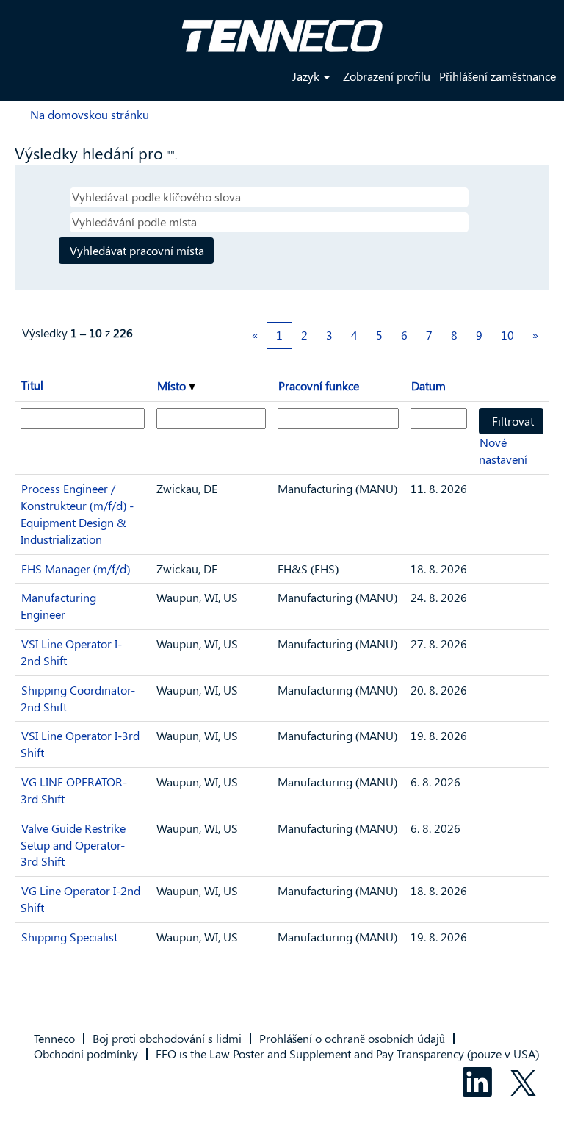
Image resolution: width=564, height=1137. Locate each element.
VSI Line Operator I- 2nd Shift (71, 652)
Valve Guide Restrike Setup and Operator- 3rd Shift (73, 844)
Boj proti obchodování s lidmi (167, 1038)
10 (507, 334)
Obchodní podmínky (86, 1053)
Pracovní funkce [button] (318, 385)
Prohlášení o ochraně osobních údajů (352, 1038)
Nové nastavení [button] (503, 450)
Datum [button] (428, 385)
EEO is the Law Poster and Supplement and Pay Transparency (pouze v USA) (347, 1053)
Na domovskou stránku (89, 114)
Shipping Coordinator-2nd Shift (78, 698)
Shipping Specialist (69, 936)
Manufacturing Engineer (58, 605)
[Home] (282, 30)
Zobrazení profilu (386, 76)
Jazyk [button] (307, 76)
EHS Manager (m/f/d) (75, 568)
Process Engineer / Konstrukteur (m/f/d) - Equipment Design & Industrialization (77, 514)
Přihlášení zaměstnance (497, 76)
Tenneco (54, 1038)
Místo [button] (173, 385)
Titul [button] (32, 384)
